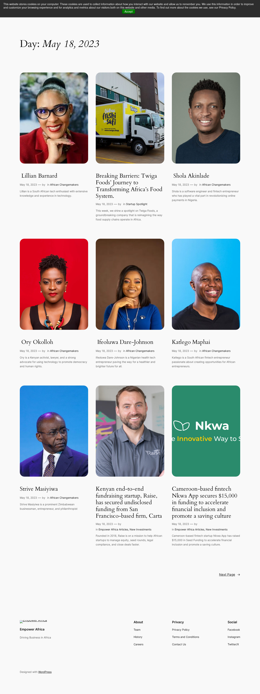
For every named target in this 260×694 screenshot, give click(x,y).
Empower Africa (32, 629)
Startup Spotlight (136, 204)
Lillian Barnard (39, 176)
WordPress (45, 671)
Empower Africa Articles (113, 529)
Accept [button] (128, 11)
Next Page (229, 574)
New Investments (140, 529)
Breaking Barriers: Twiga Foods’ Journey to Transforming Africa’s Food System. (129, 186)
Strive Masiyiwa (39, 489)
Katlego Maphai (191, 342)
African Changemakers (64, 184)
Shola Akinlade (190, 176)
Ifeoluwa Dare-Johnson (124, 342)
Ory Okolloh (36, 342)
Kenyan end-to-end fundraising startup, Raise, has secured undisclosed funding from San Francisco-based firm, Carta (129, 503)
